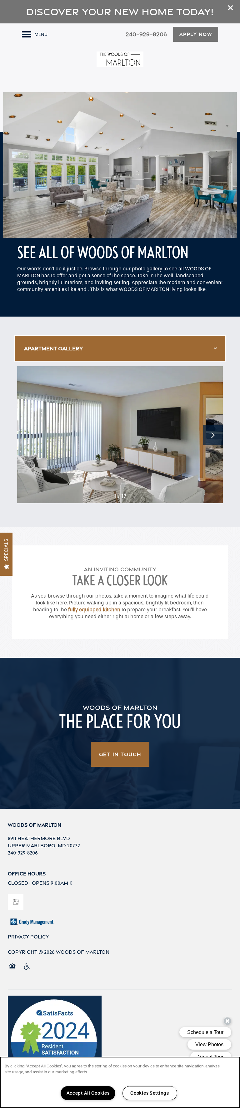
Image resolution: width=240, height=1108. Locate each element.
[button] (231, 8)
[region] (120, 1082)
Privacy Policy (28, 937)
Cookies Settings (149, 1093)
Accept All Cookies (88, 1093)
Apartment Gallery (53, 348)
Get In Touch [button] (120, 754)
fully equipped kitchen (94, 610)
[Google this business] (15, 902)
